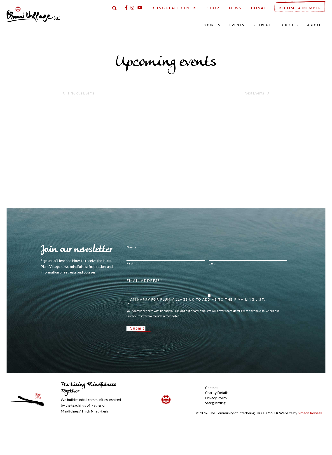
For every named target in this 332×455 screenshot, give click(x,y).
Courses (211, 25)
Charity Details (216, 392)
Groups (290, 25)
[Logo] (33, 14)
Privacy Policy (216, 398)
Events (236, 25)
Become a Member (300, 8)
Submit (137, 328)
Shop (213, 8)
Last (212, 263)
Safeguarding (215, 403)
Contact (211, 387)
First (130, 263)
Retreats (263, 25)
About (314, 25)
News (235, 8)
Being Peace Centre (175, 8)
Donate (260, 8)
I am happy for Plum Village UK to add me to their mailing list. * (196, 301)
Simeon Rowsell (310, 413)
